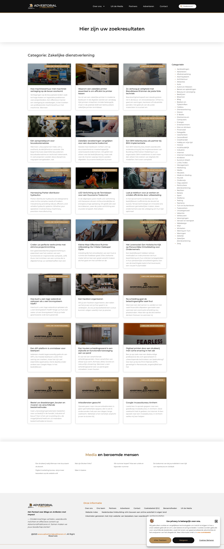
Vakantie (180, 213)
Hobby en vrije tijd (184, 142)
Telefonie (181, 198)
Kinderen (181, 157)
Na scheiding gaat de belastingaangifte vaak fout (139, 300)
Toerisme (181, 203)
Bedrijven (181, 94)
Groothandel (182, 140)
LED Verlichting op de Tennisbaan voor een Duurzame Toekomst (94, 193)
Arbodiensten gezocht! (89, 402)
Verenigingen (183, 218)
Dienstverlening (184, 109)
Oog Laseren (182, 183)
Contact (164, 6)
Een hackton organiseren (90, 299)
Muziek (180, 178)
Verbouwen (182, 216)
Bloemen (181, 97)
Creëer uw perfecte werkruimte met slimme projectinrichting (48, 245)
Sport (179, 195)
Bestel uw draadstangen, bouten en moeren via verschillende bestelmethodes (47, 404)
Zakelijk (180, 236)
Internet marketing (185, 155)
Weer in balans (80, 470)
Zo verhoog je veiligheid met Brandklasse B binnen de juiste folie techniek (143, 91)
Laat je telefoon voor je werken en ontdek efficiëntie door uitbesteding (143, 193)
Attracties (181, 82)
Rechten (180, 190)
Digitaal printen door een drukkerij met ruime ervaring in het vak (143, 349)
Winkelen (181, 228)
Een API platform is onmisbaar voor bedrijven (47, 349)
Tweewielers (182, 208)
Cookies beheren (206, 540)
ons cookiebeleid (204, 532)
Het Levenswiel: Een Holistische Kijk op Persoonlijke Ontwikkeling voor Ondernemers (143, 247)
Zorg (179, 243)
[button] (216, 521)
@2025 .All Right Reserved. (53, 535)
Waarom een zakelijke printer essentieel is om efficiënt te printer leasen (95, 91)
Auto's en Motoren (184, 87)
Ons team (101, 508)
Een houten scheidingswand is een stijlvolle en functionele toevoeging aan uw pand (95, 350)
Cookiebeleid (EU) (151, 508)
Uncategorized (183, 210)
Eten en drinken (184, 127)
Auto (179, 84)
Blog (179, 99)
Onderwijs (181, 180)
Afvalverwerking (184, 74)
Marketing (181, 168)
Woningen (181, 233)
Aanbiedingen (183, 69)
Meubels (180, 173)
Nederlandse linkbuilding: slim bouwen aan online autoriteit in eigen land (134, 512)
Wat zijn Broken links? (83, 463)
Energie (180, 122)
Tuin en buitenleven (185, 205)
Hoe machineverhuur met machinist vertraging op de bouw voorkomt (48, 90)
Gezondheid (182, 137)
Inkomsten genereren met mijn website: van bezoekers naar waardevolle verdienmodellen (124, 516)
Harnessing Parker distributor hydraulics (45, 193)
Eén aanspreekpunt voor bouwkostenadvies (42, 142)
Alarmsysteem (183, 77)
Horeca (180, 145)
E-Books (180, 114)
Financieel (181, 130)
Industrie (181, 150)
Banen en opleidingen (186, 89)
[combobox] (187, 6)
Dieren (180, 112)
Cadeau (180, 107)
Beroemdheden (170, 508)
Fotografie (181, 132)
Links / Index (182, 163)
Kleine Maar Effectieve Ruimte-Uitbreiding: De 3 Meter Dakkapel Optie (94, 247)
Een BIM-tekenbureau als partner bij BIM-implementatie (143, 142)
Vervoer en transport (185, 221)
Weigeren (183, 540)
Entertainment (183, 125)
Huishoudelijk (183, 147)
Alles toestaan (160, 540)
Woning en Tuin (183, 231)
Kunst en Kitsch (183, 160)
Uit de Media (117, 6)
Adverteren (148, 6)
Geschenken (182, 135)
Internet (180, 152)
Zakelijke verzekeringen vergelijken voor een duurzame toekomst (95, 142)
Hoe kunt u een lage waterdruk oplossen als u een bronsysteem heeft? (46, 301)
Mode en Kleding (184, 175)
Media (179, 170)
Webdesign (182, 223)
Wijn (179, 226)
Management (183, 165)
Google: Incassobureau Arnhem (141, 402)
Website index (91, 512)
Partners (133, 6)
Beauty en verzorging (186, 92)
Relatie (180, 193)
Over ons (97, 6)
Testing (180, 200)
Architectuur (182, 79)
